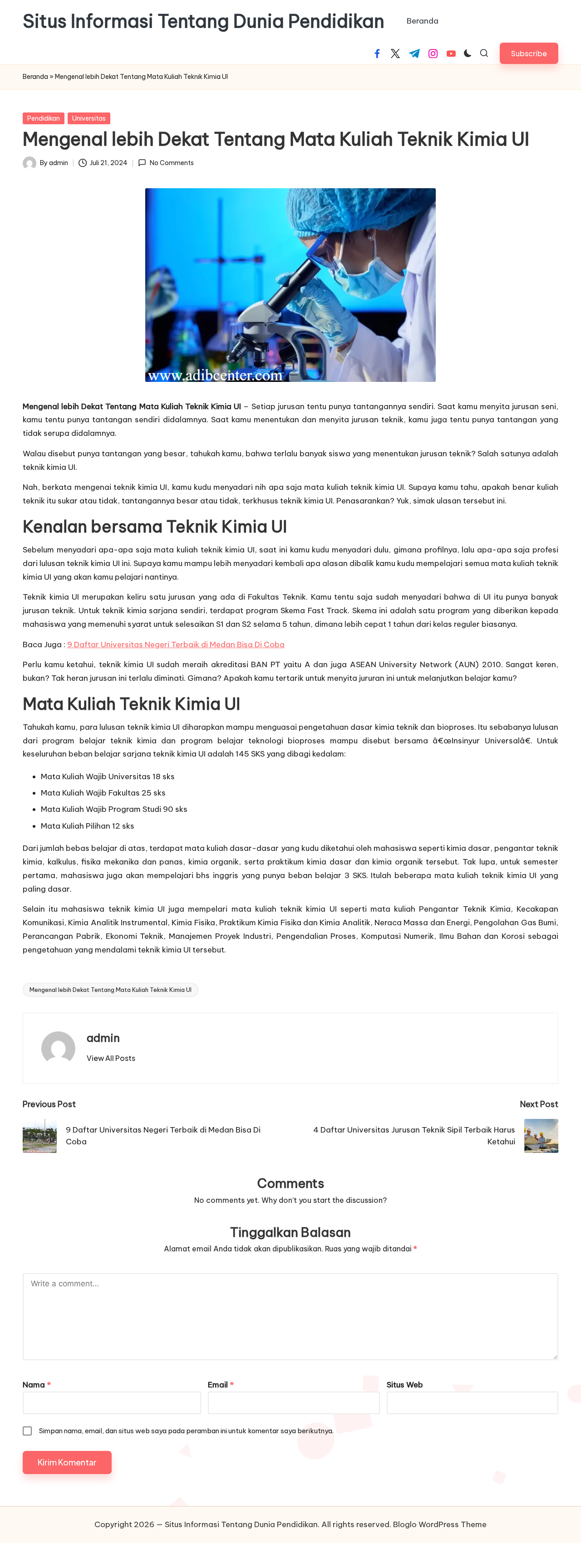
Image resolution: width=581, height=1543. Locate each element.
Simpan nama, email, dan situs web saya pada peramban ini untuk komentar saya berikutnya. (186, 1430)
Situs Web (405, 1385)
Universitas (89, 118)
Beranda (35, 77)
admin (103, 1038)
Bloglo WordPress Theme (440, 1524)
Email (221, 1385)
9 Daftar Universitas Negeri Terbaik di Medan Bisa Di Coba (176, 644)
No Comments (171, 163)
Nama (37, 1385)
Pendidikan (43, 118)
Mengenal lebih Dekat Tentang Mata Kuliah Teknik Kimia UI (111, 989)
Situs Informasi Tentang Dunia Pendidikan (203, 21)
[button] (529, 53)
